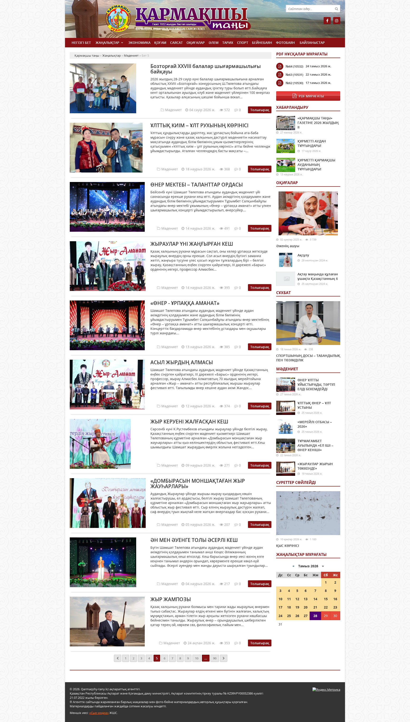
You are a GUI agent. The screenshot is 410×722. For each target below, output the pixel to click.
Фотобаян (285, 42)
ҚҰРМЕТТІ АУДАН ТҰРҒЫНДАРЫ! (312, 143)
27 (306, 615)
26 (297, 615)
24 (280, 615)
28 (315, 615)
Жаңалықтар (107, 42)
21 (315, 607)
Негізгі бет (81, 42)
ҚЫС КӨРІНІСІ (287, 545)
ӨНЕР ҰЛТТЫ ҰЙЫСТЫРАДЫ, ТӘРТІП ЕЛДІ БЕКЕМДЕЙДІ (316, 384)
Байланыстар (312, 42)
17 (280, 607)
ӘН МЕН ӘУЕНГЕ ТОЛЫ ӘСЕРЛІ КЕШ (194, 540)
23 (335, 607)
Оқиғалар (195, 42)
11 (289, 599)
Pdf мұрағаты (311, 96)
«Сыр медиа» (99, 713)
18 (289, 607)
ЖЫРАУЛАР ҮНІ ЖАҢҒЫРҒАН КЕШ (191, 244)
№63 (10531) (294, 75)
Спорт (242, 42)
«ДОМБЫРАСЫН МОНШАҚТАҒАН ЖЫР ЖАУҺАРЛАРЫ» (197, 483)
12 (297, 599)
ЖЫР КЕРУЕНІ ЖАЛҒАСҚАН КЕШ (189, 421)
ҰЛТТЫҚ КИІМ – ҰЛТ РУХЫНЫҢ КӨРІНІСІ (199, 125)
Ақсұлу (303, 255)
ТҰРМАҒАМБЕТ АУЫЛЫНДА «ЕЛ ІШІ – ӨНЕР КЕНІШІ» (315, 445)
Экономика (139, 42)
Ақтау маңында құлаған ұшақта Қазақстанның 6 (318, 276)
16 (335, 599)
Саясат (176, 42)
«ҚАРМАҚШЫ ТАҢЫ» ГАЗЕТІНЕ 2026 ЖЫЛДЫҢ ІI (318, 122)
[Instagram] (336, 20)
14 (315, 599)
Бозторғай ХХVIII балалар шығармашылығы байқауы (205, 69)
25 (289, 615)
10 (196, 658)
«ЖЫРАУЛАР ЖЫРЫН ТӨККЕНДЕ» (315, 466)
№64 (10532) (294, 66)
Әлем (214, 42)
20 (306, 607)
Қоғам (160, 42)
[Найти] (336, 8)
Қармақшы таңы (188, 21)
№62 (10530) (294, 83)
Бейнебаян (262, 42)
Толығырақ (259, 110)
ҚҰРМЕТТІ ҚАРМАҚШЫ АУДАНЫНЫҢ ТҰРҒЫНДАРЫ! (316, 164)
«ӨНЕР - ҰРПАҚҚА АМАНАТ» (184, 303)
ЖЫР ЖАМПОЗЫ (170, 599)
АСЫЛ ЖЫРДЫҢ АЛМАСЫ (181, 362)
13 (306, 599)
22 (326, 607)
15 (326, 599)
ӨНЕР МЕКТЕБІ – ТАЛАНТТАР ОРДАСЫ (196, 184)
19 (297, 607)
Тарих (227, 42)
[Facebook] (327, 20)
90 (214, 658)
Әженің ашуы (287, 246)
